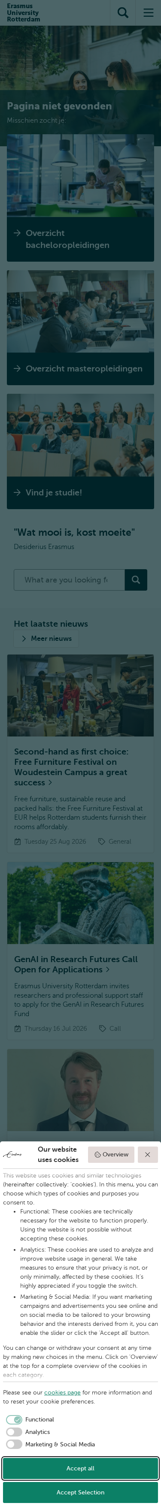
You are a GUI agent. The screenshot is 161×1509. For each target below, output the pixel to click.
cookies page (62, 1392)
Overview (115, 1154)
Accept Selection (80, 1492)
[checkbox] (28, 1419)
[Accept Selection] (148, 1155)
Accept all (80, 1468)
